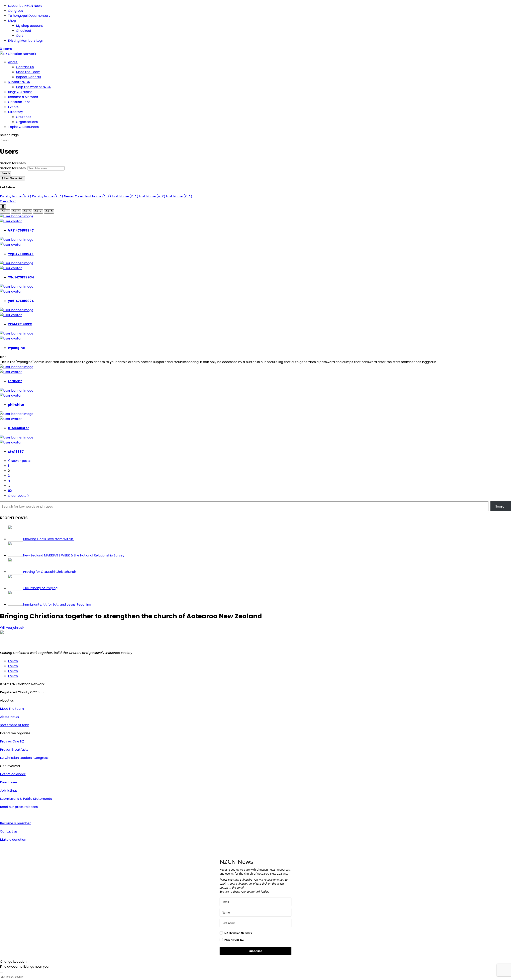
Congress (15, 10)
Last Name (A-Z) (152, 196)
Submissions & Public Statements (26, 798)
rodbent (15, 381)
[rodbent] (16, 367)
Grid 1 (5, 211)
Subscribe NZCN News (25, 5)
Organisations (27, 122)
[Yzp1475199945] (16, 239)
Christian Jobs (19, 102)
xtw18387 (16, 451)
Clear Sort (8, 201)
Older (79, 196)
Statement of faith (14, 725)
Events (13, 107)
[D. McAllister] (16, 414)
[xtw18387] (16, 437)
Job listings (8, 790)
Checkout (23, 30)
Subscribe (255, 951)
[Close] (1, 972)
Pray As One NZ (12, 741)
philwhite (16, 404)
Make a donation (13, 839)
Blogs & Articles (20, 92)
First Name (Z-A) (125, 196)
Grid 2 (16, 211)
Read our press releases (19, 807)
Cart (19, 35)
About (13, 62)
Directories (8, 782)
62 (10, 490)
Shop (12, 20)
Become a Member (23, 97)
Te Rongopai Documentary (29, 15)
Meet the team (12, 708)
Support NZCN (19, 82)
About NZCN (9, 717)
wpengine (16, 347)
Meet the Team (28, 72)
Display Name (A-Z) (15, 196)
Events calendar (13, 774)
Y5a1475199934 (21, 277)
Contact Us (25, 67)
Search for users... (14, 163)
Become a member (15, 823)
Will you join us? (12, 627)
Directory (15, 112)
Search (6, 173)
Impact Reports (28, 77)
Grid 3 (27, 211)
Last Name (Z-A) (179, 196)
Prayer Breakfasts (14, 749)
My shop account (29, 25)
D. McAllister (18, 428)
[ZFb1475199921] (16, 310)
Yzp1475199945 (21, 254)
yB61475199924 (21, 301)
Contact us (8, 831)
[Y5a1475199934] (16, 263)
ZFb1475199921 (20, 324)
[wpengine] (16, 333)
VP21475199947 (21, 230)
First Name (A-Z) (13, 178)
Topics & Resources (23, 127)
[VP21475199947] (16, 216)
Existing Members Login (26, 40)
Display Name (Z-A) (47, 196)
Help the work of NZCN (33, 87)
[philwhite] (16, 390)
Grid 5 (49, 211)
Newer (69, 196)
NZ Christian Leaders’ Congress (24, 757)
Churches (23, 117)
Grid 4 (38, 211)
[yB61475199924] (16, 286)
